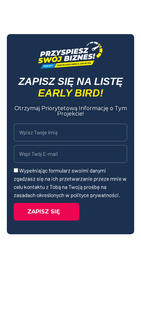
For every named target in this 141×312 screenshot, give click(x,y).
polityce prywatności (94, 195)
